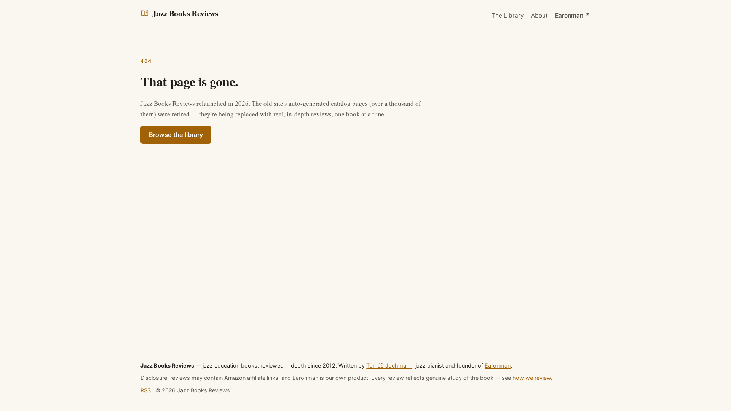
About (539, 15)
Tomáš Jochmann (389, 365)
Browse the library (176, 135)
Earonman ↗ (573, 15)
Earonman (498, 365)
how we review (531, 377)
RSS (145, 390)
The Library (508, 15)
